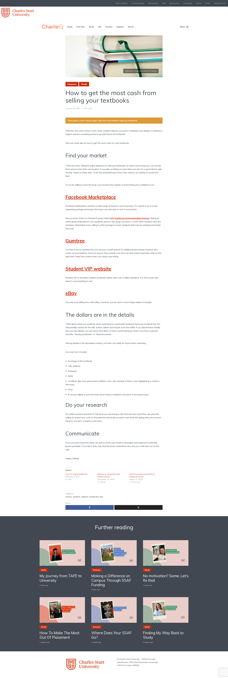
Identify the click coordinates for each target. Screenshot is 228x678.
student (76, 496)
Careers (108, 27)
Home (69, 27)
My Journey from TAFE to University (61, 578)
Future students (121, 3)
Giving (207, 3)
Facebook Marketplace (90, 197)
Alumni (198, 3)
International (153, 3)
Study (91, 27)
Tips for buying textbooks (76, 474)
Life (99, 27)
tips (101, 496)
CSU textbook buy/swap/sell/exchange (129, 218)
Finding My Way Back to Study (163, 635)
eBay (71, 293)
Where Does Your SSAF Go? (111, 635)
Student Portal (219, 3)
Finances (72, 84)
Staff (164, 3)
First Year (80, 27)
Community (187, 3)
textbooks (94, 496)
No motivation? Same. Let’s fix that (165, 578)
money (68, 496)
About (130, 27)
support (84, 496)
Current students (137, 3)
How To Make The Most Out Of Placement (59, 635)
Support (120, 27)
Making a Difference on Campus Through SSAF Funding (111, 580)
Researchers (174, 3)
